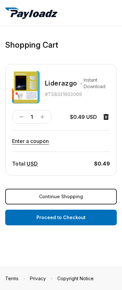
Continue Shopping (61, 196)
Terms (12, 278)
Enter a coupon (30, 141)
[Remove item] (106, 117)
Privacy (38, 278)
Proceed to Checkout (61, 217)
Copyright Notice (75, 278)
